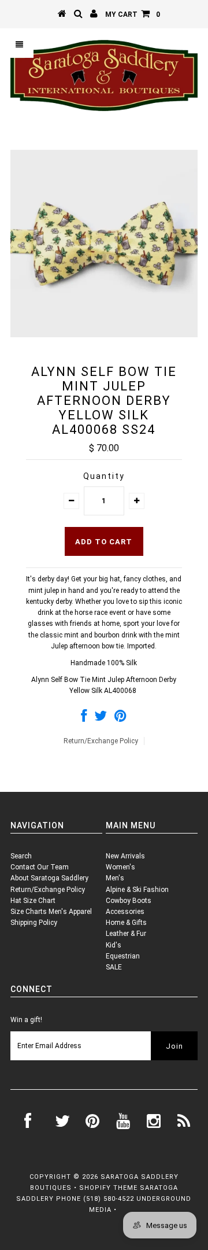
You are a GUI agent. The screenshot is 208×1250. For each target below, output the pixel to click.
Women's (120, 867)
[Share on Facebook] (84, 718)
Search (21, 856)
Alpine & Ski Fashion (137, 890)
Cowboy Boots (128, 901)
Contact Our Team (39, 867)
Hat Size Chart (32, 901)
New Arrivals (125, 856)
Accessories (125, 912)
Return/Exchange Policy (101, 741)
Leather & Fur (126, 934)
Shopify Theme (108, 1188)
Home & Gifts (126, 923)
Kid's (113, 945)
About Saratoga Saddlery (49, 878)
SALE (114, 967)
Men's (115, 878)
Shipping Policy (33, 923)
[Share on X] (100, 718)
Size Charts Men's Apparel (51, 912)
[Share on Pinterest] (120, 718)
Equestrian (123, 956)
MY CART (132, 14)
